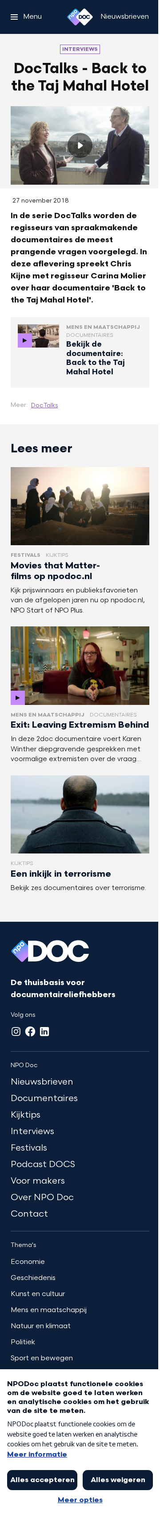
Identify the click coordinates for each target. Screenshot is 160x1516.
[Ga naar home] (80, 17)
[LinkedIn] (44, 1031)
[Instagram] (16, 1031)
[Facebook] (30, 1031)
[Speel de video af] (80, 145)
